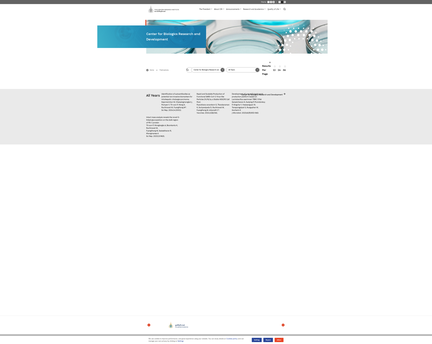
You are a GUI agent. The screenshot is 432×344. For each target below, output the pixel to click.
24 (279, 70)
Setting (256, 340)
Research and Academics (253, 9)
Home (152, 70)
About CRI (218, 9)
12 (274, 70)
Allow (279, 340)
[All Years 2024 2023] (243, 69)
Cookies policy (231, 339)
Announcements (232, 9)
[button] (148, 324)
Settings (181, 341)
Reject (268, 340)
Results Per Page (266, 70)
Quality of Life (273, 9)
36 (284, 70)
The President (204, 9)
